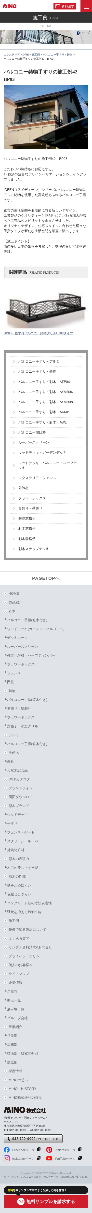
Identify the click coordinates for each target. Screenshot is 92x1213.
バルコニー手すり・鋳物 (37, 371)
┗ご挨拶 (10, 991)
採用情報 (15, 1071)
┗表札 (9, 761)
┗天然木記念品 (16, 770)
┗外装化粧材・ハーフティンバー (29, 655)
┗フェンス (12, 673)
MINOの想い (18, 1080)
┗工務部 (10, 1044)
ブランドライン (21, 788)
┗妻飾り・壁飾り (17, 708)
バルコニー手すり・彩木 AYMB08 (45, 402)
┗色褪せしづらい (17, 894)
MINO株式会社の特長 (25, 1098)
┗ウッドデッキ (16, 815)
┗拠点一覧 (12, 1000)
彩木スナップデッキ (33, 549)
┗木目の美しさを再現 (21, 868)
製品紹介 (15, 602)
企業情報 (15, 983)
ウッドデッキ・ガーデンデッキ (42, 452)
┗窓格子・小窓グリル (21, 726)
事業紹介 (15, 1027)
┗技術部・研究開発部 (21, 1053)
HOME (14, 593)
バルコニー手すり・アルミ (39, 361)
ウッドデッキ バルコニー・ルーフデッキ (47, 465)
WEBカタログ (19, 779)
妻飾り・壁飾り (30, 508)
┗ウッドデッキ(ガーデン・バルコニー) (34, 629)
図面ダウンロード (22, 797)
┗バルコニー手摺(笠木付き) (25, 620)
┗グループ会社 (16, 1018)
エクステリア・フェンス (37, 478)
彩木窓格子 (27, 528)
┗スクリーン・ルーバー (22, 841)
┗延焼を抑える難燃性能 (22, 912)
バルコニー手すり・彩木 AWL (42, 422)
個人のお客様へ (21, 965)
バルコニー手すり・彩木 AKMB (43, 412)
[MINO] (9, 6)
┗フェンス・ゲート (19, 832)
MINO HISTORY (22, 1089)
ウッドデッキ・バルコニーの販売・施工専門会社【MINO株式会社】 (41, 1176)
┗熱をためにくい (17, 885)
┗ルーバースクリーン (21, 647)
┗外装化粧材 (14, 850)
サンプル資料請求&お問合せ (30, 947)
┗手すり (10, 823)
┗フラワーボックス (19, 664)
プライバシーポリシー (26, 956)
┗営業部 (10, 1036)
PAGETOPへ (46, 578)
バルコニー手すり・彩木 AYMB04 (45, 392)
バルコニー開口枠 (32, 432)
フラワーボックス (32, 498)
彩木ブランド (19, 806)
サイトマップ (19, 974)
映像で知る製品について (27, 929)
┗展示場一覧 (14, 1009)
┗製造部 (10, 1062)
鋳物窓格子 (27, 518)
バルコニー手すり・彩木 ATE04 (44, 382)
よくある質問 (19, 938)
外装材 (23, 488)
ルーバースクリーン (33, 442)
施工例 (14, 921)
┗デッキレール (16, 638)
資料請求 (68, 6)
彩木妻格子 (27, 539)
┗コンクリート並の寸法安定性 (28, 903)
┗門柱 (9, 682)
